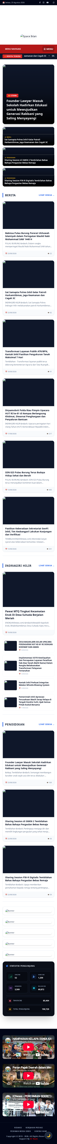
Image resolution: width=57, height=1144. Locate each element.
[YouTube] (47, 2)
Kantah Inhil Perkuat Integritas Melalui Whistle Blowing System (34, 684)
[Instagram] (43, 2)
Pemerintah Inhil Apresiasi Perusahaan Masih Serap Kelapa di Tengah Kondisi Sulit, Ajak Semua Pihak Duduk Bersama (35, 701)
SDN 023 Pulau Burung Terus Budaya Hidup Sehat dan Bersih (25, 474)
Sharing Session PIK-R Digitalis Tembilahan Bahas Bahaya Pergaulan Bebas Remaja (28, 182)
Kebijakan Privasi (34, 1128)
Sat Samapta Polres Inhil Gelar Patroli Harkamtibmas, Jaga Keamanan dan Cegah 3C (26, 141)
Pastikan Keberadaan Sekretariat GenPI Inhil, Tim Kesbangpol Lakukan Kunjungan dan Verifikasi (28, 531)
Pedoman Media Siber (20, 1131)
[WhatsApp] (53, 2)
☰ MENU (48, 48)
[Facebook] (40, 2)
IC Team (34, 1139)
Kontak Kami (41, 1131)
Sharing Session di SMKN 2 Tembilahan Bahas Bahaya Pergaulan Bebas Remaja (26, 161)
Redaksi (18, 1128)
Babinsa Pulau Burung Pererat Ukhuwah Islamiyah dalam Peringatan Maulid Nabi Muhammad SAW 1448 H (27, 236)
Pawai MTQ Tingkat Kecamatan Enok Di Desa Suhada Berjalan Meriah (25, 615)
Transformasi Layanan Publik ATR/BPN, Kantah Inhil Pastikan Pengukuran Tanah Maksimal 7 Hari (27, 354)
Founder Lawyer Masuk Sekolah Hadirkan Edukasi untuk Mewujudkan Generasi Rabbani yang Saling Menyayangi (26, 109)
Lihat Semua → (46, 195)
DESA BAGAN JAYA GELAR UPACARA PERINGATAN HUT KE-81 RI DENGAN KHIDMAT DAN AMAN (36, 644)
